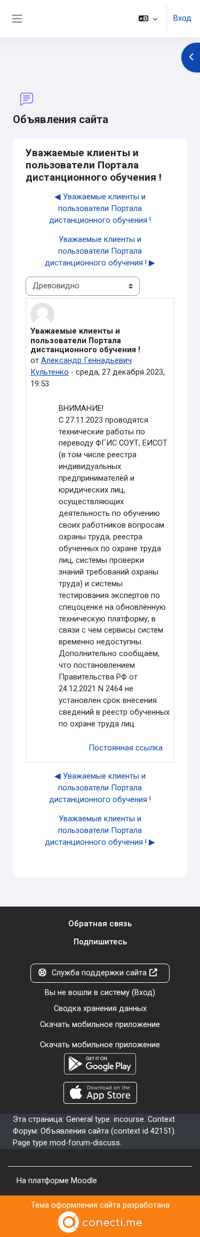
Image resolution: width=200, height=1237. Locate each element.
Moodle (84, 1180)
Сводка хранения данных (100, 1008)
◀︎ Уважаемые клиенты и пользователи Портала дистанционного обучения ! (100, 208)
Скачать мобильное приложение (100, 1024)
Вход (182, 18)
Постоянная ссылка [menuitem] (126, 748)
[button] (148, 18)
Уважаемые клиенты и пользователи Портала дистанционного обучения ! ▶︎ (100, 251)
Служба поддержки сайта (99, 972)
